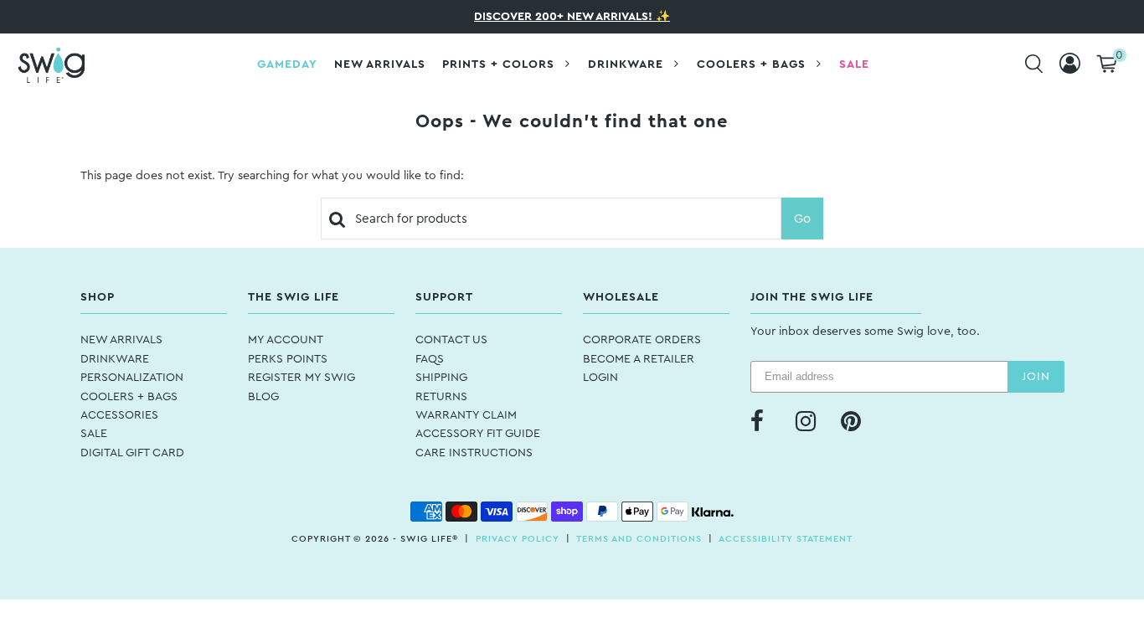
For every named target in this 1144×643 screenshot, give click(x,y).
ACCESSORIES (119, 415)
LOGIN (600, 377)
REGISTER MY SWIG (301, 377)
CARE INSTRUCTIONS (474, 453)
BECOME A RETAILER (638, 359)
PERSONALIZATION (131, 377)
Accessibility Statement (786, 538)
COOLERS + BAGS (129, 397)
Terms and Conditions (639, 538)
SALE (93, 434)
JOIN (1036, 377)
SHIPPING (441, 377)
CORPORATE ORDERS (642, 340)
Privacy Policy (517, 538)
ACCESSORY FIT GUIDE (477, 434)
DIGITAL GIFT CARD (132, 453)
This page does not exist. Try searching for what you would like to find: (272, 176)
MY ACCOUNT (285, 340)
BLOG (263, 397)
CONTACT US (451, 340)
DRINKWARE (114, 359)
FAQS (429, 359)
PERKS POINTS (287, 359)
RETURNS (441, 397)
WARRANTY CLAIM (466, 415)
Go (802, 219)
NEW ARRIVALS (121, 340)
